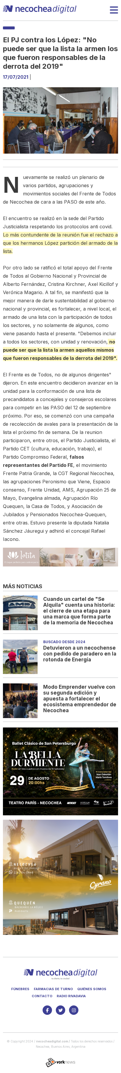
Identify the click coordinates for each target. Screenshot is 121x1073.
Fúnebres (20, 989)
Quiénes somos (91, 989)
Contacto (42, 996)
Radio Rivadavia (71, 996)
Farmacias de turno (53, 989)
